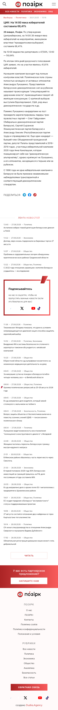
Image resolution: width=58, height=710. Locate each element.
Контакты (29, 619)
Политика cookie (29, 624)
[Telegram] (24, 195)
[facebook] (16, 308)
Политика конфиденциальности (29, 629)
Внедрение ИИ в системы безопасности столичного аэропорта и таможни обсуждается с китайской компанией (26, 347)
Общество (29, 663)
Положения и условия (29, 634)
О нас (29, 610)
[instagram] (27, 308)
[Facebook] (29, 195)
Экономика (40, 11)
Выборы (8, 17)
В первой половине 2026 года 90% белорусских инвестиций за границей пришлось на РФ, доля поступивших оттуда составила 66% (24, 474)
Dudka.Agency (34, 705)
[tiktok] (39, 308)
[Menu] (54, 4)
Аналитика (29, 668)
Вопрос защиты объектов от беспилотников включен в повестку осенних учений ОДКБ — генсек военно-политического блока (27, 417)
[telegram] (10, 308)
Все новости (12, 11)
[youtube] (33, 308)
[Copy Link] (35, 195)
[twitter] (22, 308)
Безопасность (29, 672)
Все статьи (29, 677)
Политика (26, 11)
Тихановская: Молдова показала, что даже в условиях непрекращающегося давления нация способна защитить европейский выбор (29, 330)
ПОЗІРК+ (29, 615)
